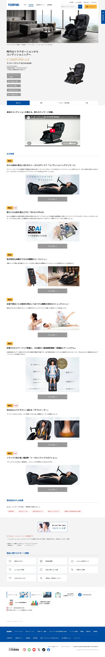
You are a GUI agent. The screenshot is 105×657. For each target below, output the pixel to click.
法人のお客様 (78, 2)
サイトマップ (77, 638)
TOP (25, 5)
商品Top (18, 103)
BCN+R (19, 545)
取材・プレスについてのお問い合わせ (50, 638)
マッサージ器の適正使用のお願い (17, 608)
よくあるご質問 (19, 570)
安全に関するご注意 (52, 570)
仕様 (87, 103)
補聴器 (82, 631)
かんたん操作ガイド (83, 561)
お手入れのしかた (20, 578)
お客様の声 (9, 638)
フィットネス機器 (73, 631)
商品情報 (31, 5)
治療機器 (95, 631)
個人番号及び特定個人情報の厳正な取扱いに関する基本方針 (85, 646)
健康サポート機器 (42, 631)
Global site (94, 2)
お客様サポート (40, 5)
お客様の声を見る (13, 90)
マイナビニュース (29, 545)
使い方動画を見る (13, 95)
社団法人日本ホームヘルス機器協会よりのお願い (21, 610)
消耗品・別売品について (53, 578)
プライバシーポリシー (65, 646)
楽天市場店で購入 (13, 81)
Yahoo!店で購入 (12, 86)
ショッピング (92, 6)
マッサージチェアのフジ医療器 (13, 44)
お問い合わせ (86, 2)
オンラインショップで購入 (13, 76)
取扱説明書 (49, 561)
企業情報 (49, 5)
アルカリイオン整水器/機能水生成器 (57, 631)
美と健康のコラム (66, 638)
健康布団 (88, 631)
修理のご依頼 (81, 570)
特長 (41, 103)
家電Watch (11, 545)
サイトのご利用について (53, 646)
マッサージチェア (31, 44)
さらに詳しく (52, 199)
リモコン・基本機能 (63, 103)
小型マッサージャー (30, 631)
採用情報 (71, 2)
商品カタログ (18, 561)
